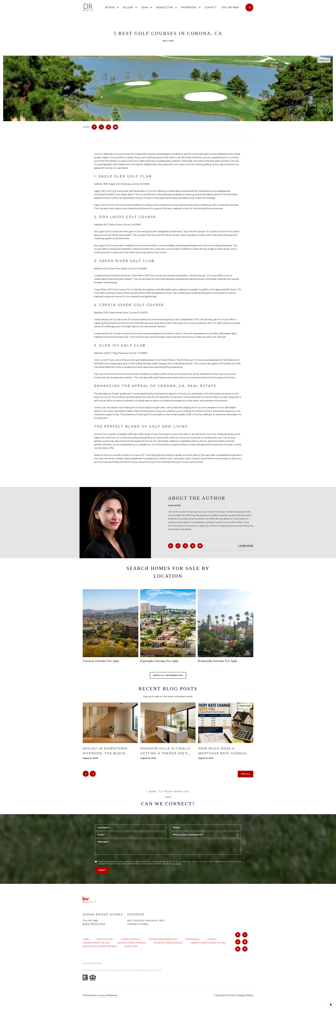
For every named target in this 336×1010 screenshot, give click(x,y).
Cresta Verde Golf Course (107, 319)
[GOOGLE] (245, 949)
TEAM (144, 7)
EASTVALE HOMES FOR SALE (132, 943)
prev (86, 774)
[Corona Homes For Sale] (110, 623)
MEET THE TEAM (105, 939)
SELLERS (128, 7)
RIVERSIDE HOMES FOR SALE (168, 943)
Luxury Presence (107, 995)
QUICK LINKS (131, 946)
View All (245, 774)
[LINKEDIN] (170, 545)
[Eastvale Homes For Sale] (168, 623)
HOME (86, 939)
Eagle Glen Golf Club (105, 191)
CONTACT (212, 939)
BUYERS (110, 7)
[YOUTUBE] (200, 545)
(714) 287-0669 (230, 7)
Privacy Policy (175, 864)
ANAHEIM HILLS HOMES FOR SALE (100, 946)
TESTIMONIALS (192, 939)
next (93, 774)
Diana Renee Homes (161, 455)
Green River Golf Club (142, 275)
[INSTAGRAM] (178, 545)
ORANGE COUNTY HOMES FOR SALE (208, 943)
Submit (102, 870)
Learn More (246, 545)
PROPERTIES (189, 7)
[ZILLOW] (237, 949)
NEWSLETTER (164, 7)
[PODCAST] (192, 545)
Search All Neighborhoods (168, 675)
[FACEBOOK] (185, 545)
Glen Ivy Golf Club (103, 360)
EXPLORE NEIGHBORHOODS (163, 939)
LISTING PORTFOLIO (131, 939)
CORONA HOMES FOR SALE (96, 943)
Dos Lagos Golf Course (105, 231)
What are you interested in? (188, 834)
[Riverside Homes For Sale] (225, 623)
